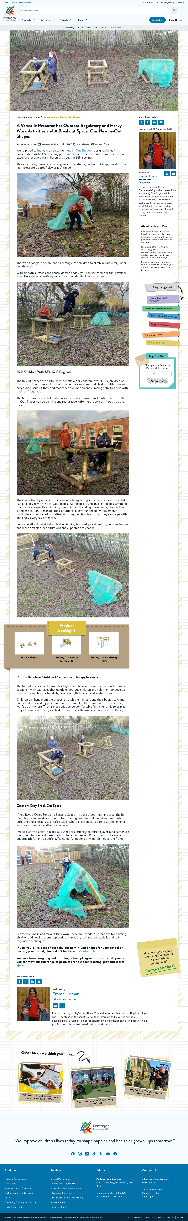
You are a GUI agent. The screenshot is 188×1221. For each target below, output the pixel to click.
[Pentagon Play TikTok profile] (94, 1154)
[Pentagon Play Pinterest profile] (115, 1154)
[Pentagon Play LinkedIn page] (87, 1154)
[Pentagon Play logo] (10, 15)
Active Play (10, 1183)
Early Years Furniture (15, 1207)
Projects (64, 20)
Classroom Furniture (61, 1193)
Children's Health (154, 335)
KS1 (96, 27)
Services (45, 20)
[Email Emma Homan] (167, 173)
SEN (89, 27)
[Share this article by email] (161, 122)
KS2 (104, 27)
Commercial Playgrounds (64, 1183)
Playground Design (161, 324)
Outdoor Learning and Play (159, 308)
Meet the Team (25, 2)
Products (26, 20)
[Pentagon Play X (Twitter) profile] (101, 1154)
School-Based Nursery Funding (67, 1197)
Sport (8, 1197)
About (6, 2)
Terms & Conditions (134, 1217)
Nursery (70, 27)
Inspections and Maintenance (66, 1188)
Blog (80, 20)
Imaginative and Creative (18, 1188)
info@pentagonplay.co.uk (174, 2)
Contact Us (157, 20)
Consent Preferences (166, 1217)
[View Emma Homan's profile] (33, 1004)
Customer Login (59, 1207)
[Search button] (174, 10)
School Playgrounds (61, 1179)
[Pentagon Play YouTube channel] (108, 1154)
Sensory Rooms (59, 1202)
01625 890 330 (151, 2)
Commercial (116, 27)
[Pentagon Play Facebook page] (73, 1154)
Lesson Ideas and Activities (158, 299)
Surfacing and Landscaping (19, 1193)
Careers (14, 2)
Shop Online (175, 20)
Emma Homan (148, 176)
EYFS (80, 27)
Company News (32, 117)
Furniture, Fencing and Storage (21, 1202)
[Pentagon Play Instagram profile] (80, 1154)
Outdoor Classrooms (15, 1179)
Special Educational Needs (163, 316)
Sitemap (180, 1217)
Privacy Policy (150, 1217)
